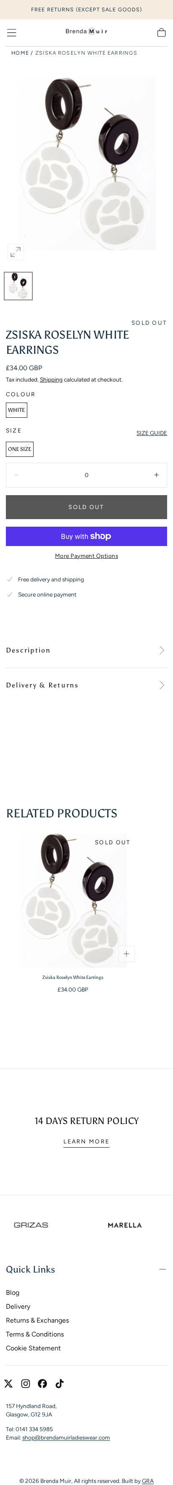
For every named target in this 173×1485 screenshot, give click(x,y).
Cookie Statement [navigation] (33, 1348)
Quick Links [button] (30, 1269)
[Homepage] (86, 32)
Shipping (51, 379)
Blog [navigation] (12, 1293)
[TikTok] (59, 1383)
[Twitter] (8, 1383)
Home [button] (20, 53)
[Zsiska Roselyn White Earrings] (73, 900)
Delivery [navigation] (18, 1306)
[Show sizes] (126, 954)
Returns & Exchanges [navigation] (37, 1320)
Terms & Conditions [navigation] (35, 1334)
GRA (148, 1480)
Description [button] (28, 650)
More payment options (86, 555)
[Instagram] (25, 1383)
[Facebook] (42, 1383)
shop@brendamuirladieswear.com (66, 1437)
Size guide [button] (151, 433)
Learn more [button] (86, 1141)
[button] (11, 32)
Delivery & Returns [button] (42, 685)
